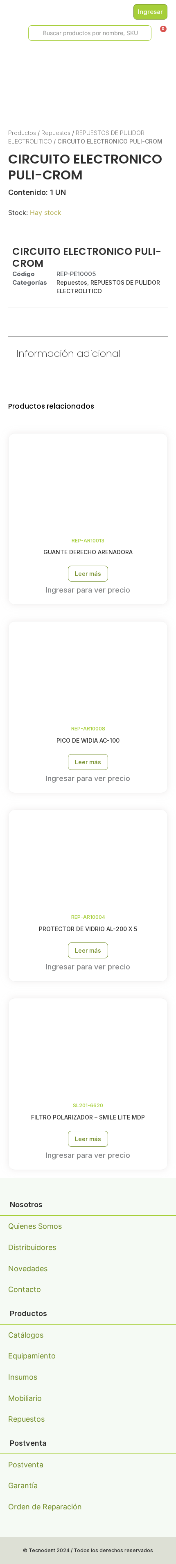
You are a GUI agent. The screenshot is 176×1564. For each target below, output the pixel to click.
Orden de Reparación (45, 1506)
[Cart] (160, 32)
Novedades (27, 1268)
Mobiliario (25, 1398)
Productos (22, 132)
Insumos (22, 1377)
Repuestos (55, 132)
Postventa (25, 1464)
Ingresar (150, 11)
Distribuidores (32, 1247)
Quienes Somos (35, 1226)
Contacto (24, 1289)
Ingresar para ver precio (88, 590)
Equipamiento (32, 1356)
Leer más (88, 573)
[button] (9, 33)
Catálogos (25, 1335)
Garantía (23, 1485)
